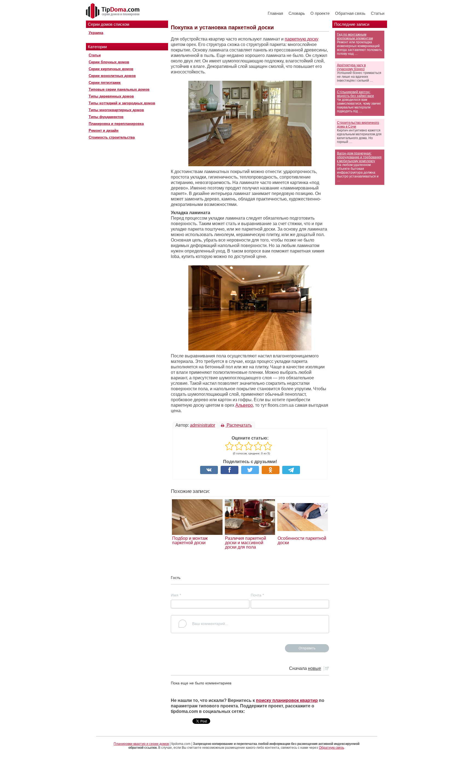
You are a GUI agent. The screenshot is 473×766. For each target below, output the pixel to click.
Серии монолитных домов (112, 76)
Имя (176, 595)
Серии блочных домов (109, 62)
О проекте (320, 13)
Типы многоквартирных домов (116, 110)
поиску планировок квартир (287, 700)
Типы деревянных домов (111, 96)
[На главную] (113, 11)
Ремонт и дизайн (104, 130)
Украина (96, 33)
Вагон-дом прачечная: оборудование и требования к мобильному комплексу (359, 157)
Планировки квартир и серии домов (141, 744)
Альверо (244, 405)
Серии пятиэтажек (105, 83)
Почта (257, 595)
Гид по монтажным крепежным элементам (355, 36)
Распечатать (239, 425)
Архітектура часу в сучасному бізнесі (351, 67)
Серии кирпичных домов (111, 69)
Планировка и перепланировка (116, 124)
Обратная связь (350, 13)
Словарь (297, 13)
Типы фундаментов (106, 117)
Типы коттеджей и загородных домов (122, 103)
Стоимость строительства (112, 137)
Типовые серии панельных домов (119, 89)
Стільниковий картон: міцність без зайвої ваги (355, 94)
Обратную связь (331, 748)
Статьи (377, 13)
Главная (275, 13)
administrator (202, 425)
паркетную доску (301, 39)
